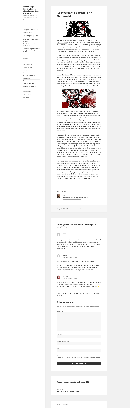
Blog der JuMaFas (27, 64)
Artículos (74, 209)
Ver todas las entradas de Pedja (71, 199)
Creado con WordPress (62, 404)
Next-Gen (80, 209)
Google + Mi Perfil (27, 67)
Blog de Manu (26, 62)
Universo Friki (27, 94)
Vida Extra (26, 97)
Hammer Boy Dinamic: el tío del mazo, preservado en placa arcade (31, 49)
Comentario (61, 311)
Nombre (59, 334)
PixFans (25, 81)
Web (58, 348)
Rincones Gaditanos (28, 89)
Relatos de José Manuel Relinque (31, 86)
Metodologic (26, 73)
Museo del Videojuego (29, 75)
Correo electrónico (64, 341)
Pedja (68, 209)
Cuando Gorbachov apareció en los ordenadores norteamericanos (31, 31)
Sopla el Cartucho (27, 91)
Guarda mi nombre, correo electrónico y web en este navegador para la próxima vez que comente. (79, 358)
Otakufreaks (26, 78)
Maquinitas (26, 70)
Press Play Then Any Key (29, 83)
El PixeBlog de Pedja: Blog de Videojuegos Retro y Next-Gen (31, 9)
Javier (65, 255)
